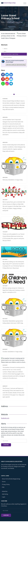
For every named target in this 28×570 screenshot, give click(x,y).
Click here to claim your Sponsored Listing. (15, 64)
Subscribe (6, 444)
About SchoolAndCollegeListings (11, 479)
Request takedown (8, 57)
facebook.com (5, 418)
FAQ (3, 487)
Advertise (4, 491)
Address (5, 48)
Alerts (5, 51)
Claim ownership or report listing (11, 54)
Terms (4, 481)
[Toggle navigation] (25, 3)
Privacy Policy (6, 484)
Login (3, 497)
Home (3, 22)
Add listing (5, 494)
